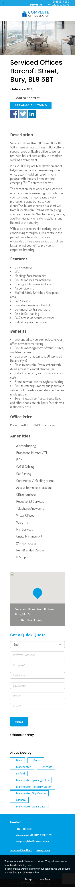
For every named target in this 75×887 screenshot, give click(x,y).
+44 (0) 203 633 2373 (58, 4)
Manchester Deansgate (31, 806)
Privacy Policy (43, 849)
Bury (19, 760)
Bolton (37, 760)
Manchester (23, 767)
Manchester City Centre (31, 793)
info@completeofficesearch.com (32, 841)
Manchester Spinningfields (32, 780)
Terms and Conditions (21, 849)
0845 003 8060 (61, 1)
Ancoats (47, 767)
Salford (20, 773)
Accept (28, 879)
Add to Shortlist (28, 98)
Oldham (21, 800)
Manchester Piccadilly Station (34, 786)
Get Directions (31, 620)
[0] (7, 4)
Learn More (44, 879)
